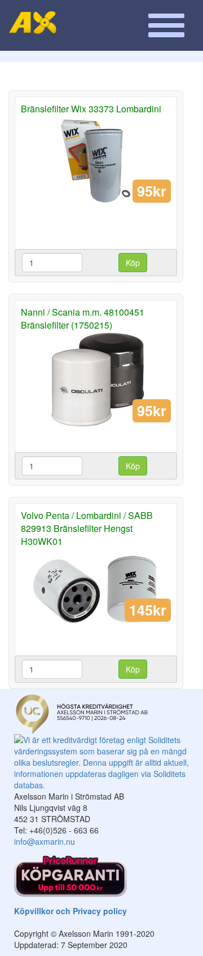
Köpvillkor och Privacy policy (70, 910)
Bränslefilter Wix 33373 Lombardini (91, 108)
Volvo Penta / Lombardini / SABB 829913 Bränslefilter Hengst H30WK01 (87, 528)
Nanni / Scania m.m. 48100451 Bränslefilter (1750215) (82, 318)
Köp (133, 262)
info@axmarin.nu (44, 841)
